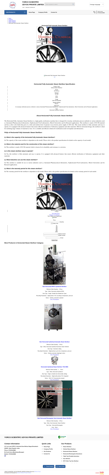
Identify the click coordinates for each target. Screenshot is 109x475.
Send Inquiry (49, 466)
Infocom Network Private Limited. (24, 472)
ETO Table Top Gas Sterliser (70, 461)
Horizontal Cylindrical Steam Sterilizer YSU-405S (54, 367)
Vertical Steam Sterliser (69, 449)
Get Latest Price (56, 213)
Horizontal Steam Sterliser (70, 451)
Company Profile (42, 12)
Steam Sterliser (12, 20)
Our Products (10, 12)
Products (11, 19)
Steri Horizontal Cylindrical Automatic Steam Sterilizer (54, 341)
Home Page (32, 12)
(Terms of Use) (37, 471)
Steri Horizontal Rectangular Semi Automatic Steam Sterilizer (54, 418)
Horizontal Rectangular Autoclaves (72, 453)
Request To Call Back (54, 215)
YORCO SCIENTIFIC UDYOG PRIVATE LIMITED (33, 4)
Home (10, 18)
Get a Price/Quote (54, 299)
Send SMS (61, 466)
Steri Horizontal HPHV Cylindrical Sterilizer (54, 286)
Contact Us (54, 12)
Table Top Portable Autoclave (71, 456)
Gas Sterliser (66, 458)
